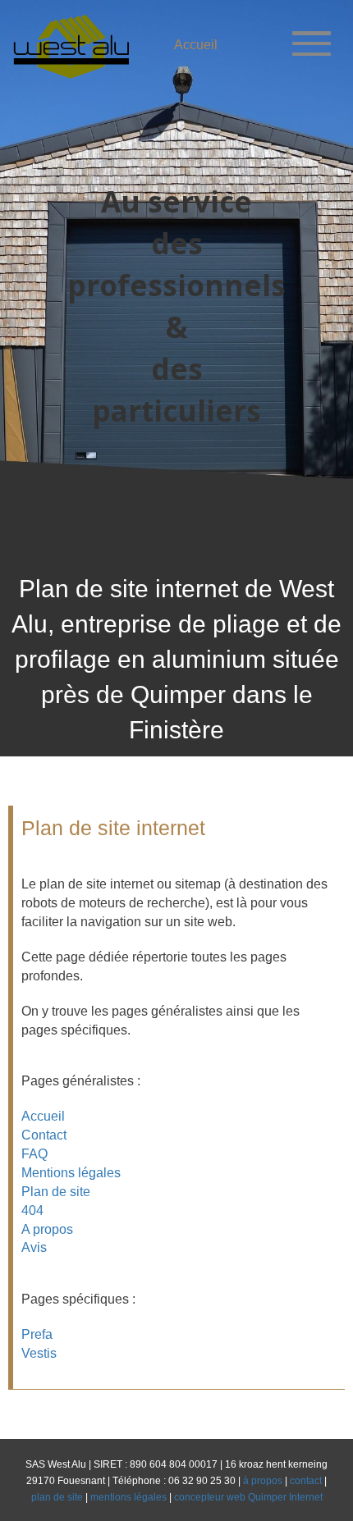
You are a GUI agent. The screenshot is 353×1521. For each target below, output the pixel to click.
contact (306, 1481)
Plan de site (55, 1192)
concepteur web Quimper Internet (248, 1497)
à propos (262, 1481)
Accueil (43, 1116)
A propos (47, 1229)
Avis (34, 1247)
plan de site (57, 1497)
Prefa (37, 1334)
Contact (43, 1135)
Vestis (39, 1353)
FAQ (34, 1154)
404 (32, 1210)
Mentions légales (71, 1173)
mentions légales (128, 1497)
